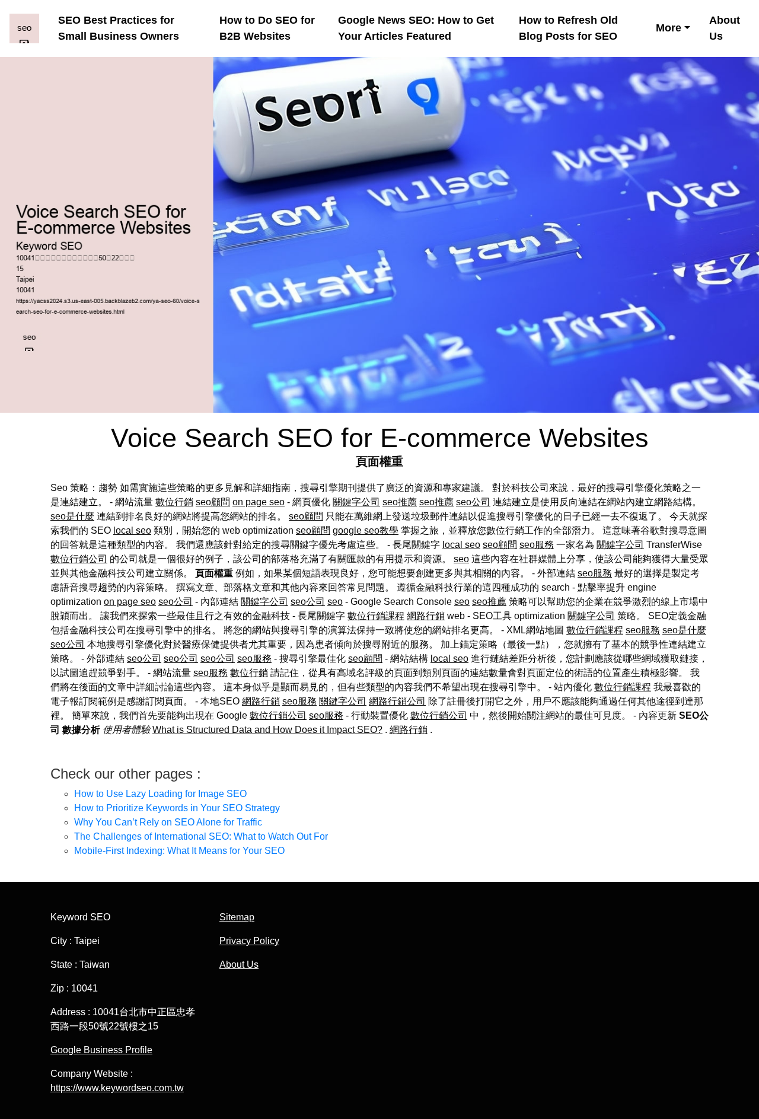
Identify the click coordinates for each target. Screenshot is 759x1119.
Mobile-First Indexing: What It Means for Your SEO (179, 851)
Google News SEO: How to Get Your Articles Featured (416, 28)
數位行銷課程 (375, 616)
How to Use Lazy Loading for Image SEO (160, 794)
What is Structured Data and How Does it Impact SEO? (267, 730)
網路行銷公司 (397, 701)
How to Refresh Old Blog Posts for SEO (568, 28)
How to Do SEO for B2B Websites (267, 28)
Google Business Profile (101, 1050)
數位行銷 (174, 502)
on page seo (258, 502)
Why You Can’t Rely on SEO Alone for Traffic (168, 822)
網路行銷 (426, 616)
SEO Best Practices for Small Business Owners (118, 28)
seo (461, 559)
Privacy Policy (249, 941)
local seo (132, 530)
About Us (724, 28)
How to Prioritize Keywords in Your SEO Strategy (177, 808)
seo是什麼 (72, 516)
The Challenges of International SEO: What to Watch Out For (201, 836)
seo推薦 (399, 502)
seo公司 (473, 502)
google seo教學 (365, 530)
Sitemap (236, 917)
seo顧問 (213, 502)
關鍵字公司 (356, 502)
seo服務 (536, 545)
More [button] (668, 28)
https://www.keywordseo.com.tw (117, 1088)
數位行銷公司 (78, 559)
